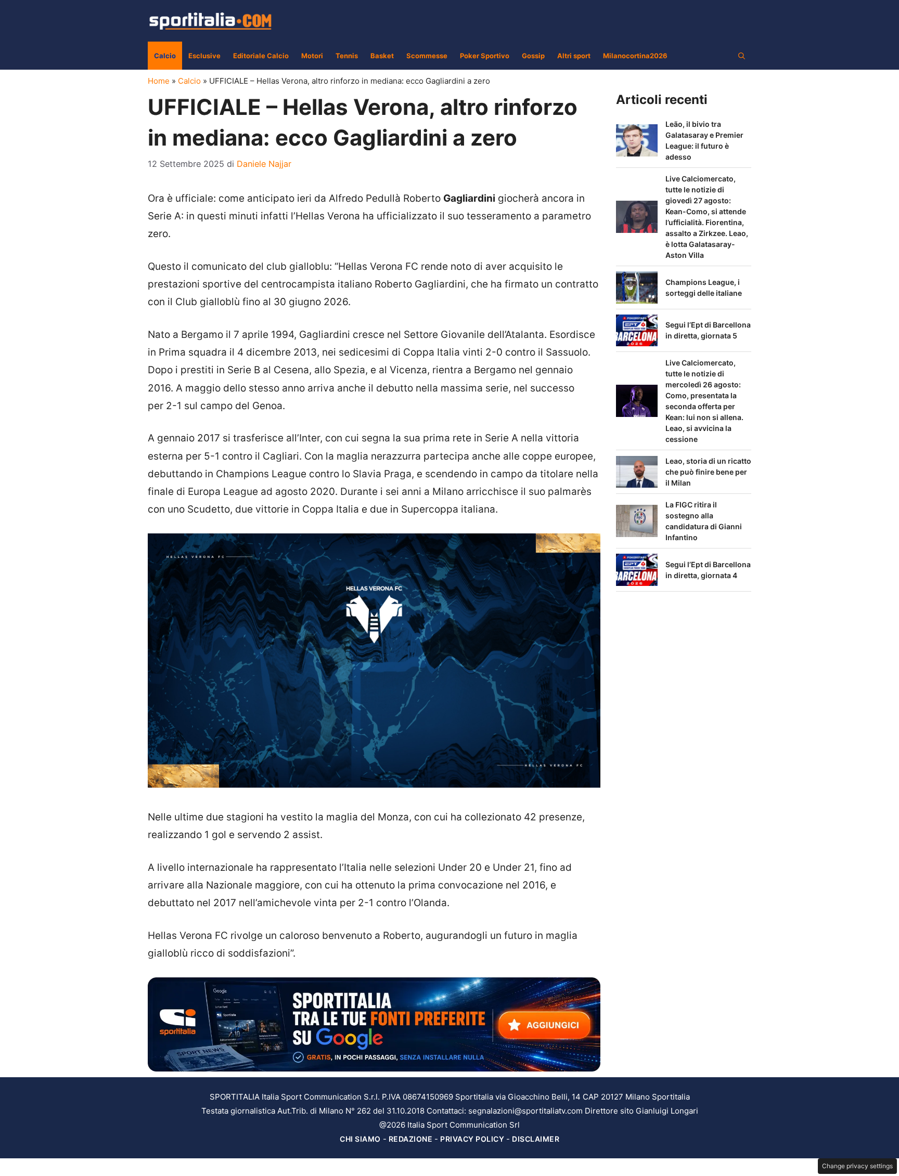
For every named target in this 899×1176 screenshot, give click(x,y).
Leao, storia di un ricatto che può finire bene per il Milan (708, 471)
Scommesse (426, 55)
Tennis (347, 55)
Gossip (533, 55)
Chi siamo (360, 1138)
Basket (382, 55)
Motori (312, 55)
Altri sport (573, 55)
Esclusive (204, 55)
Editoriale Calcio (261, 55)
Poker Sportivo (484, 55)
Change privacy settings (857, 1166)
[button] (741, 56)
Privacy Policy (472, 1138)
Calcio (165, 55)
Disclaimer (535, 1138)
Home (159, 81)
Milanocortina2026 (635, 55)
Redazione (411, 1138)
